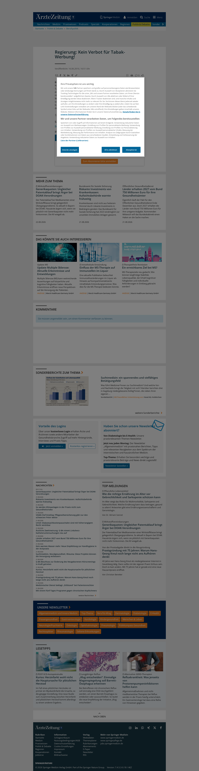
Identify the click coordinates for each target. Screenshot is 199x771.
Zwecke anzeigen (69, 150)
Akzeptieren (131, 150)
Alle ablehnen (111, 150)
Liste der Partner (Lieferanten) (74, 140)
